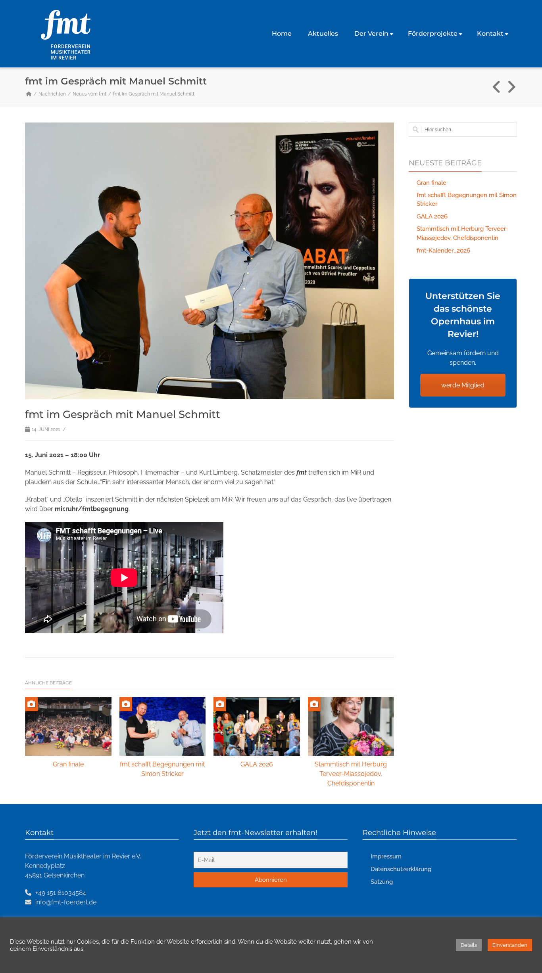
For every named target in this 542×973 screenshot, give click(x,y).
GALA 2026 (256, 764)
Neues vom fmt (89, 94)
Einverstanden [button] (509, 945)
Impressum (386, 856)
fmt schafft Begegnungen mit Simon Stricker (467, 200)
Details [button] (469, 945)
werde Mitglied (462, 385)
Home (282, 33)
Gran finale (68, 764)
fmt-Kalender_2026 (443, 250)
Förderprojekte (432, 33)
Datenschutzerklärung (401, 869)
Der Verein (371, 33)
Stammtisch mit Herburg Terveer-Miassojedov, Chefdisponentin (351, 773)
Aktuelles (323, 33)
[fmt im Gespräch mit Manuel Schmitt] (209, 261)
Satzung (382, 881)
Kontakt (490, 33)
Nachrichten (52, 94)
